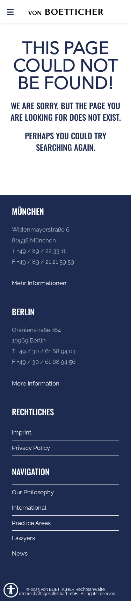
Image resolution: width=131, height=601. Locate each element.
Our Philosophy (33, 492)
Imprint (21, 432)
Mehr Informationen (39, 283)
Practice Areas (31, 522)
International (29, 507)
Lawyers (23, 538)
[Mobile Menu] (10, 11)
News (20, 553)
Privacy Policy (31, 447)
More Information (35, 383)
